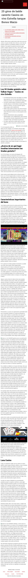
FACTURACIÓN (20, 574)
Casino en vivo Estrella (16, 130)
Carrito (12, 574)
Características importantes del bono (13, 36)
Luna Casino (7, 37)
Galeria (23, 571)
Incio (4, 571)
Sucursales (17, 571)
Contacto (7, 574)
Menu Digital (10, 571)
